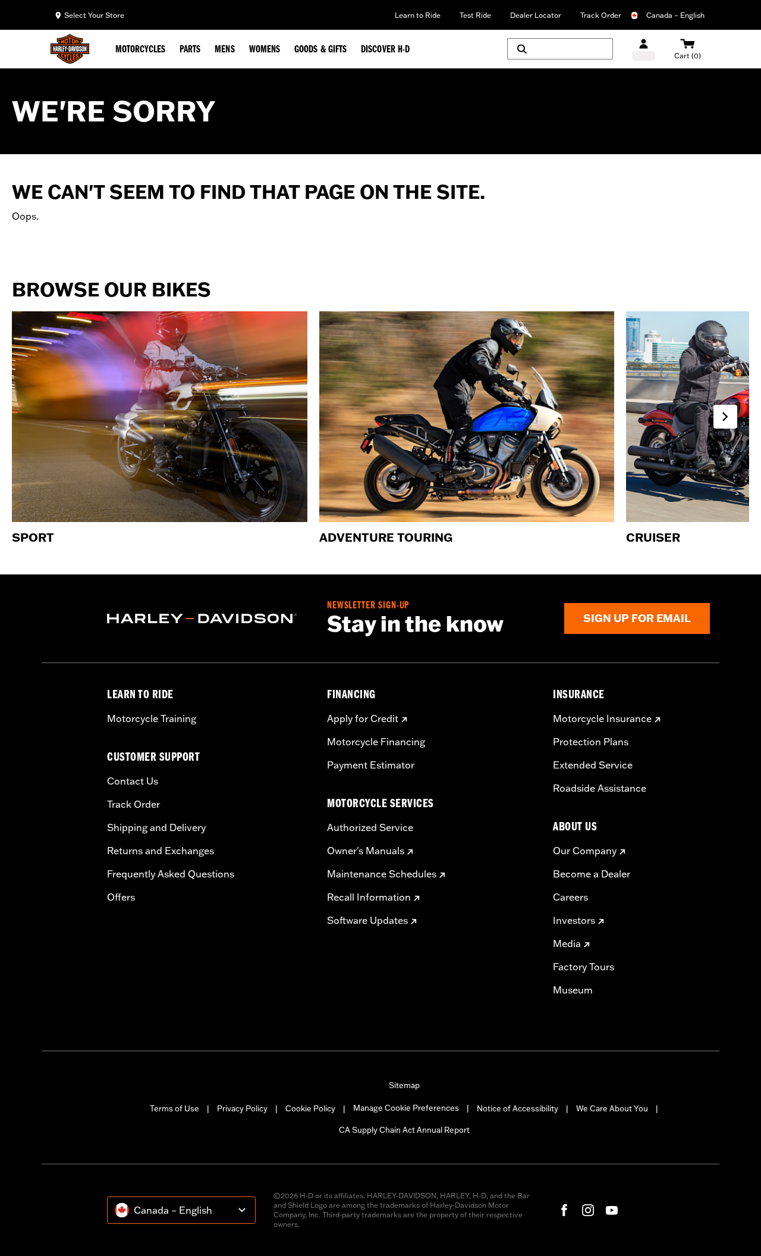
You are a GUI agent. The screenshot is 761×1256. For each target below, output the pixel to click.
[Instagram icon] (588, 1210)
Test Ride (475, 15)
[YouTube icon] (612, 1210)
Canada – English (675, 15)
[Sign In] (643, 49)
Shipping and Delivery (156, 827)
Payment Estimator (370, 765)
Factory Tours (583, 967)
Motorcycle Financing (376, 742)
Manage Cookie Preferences (406, 1108)
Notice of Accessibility (517, 1108)
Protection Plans (590, 742)
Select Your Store (94, 15)
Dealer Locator (535, 15)
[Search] (560, 49)
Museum (573, 990)
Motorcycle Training (151, 718)
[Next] (725, 417)
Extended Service (593, 765)
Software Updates (367, 920)
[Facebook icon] (564, 1210)
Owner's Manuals (365, 851)
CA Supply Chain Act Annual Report (404, 1130)
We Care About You (612, 1108)
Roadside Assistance (599, 788)
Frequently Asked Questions (170, 874)
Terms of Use (174, 1108)
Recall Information (369, 897)
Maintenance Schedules (381, 874)
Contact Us (132, 781)
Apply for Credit (362, 718)
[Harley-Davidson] (208, 618)
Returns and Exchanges (160, 851)
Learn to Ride (418, 15)
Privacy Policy (242, 1108)
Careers (570, 897)
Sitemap (404, 1085)
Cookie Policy (310, 1108)
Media (567, 943)
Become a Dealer (591, 874)
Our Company (585, 851)
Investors (574, 920)
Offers (121, 897)
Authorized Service (370, 827)
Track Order (600, 15)
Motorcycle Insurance (602, 718)
